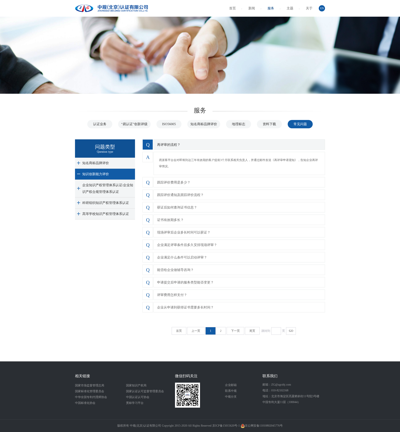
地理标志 (238, 124)
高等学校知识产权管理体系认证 (105, 214)
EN (322, 8)
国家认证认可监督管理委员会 (145, 391)
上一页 (195, 330)
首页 (232, 8)
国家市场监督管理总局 (89, 385)
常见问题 (300, 124)
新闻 (251, 8)
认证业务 (99, 124)
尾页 (252, 330)
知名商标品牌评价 (203, 124)
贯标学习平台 (135, 403)
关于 (309, 8)
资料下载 (269, 124)
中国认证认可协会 (137, 397)
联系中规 (231, 390)
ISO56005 (169, 124)
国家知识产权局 (136, 385)
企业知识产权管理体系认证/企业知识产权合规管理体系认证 (107, 188)
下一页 (235, 330)
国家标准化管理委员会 (89, 391)
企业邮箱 (231, 385)
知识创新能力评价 (95, 174)
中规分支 (231, 396)
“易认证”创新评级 (134, 124)
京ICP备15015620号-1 (226, 425)
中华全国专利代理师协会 (91, 397)
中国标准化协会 (85, 403)
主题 (290, 8)
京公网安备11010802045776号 (264, 425)
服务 (271, 8)
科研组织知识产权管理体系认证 (105, 203)
